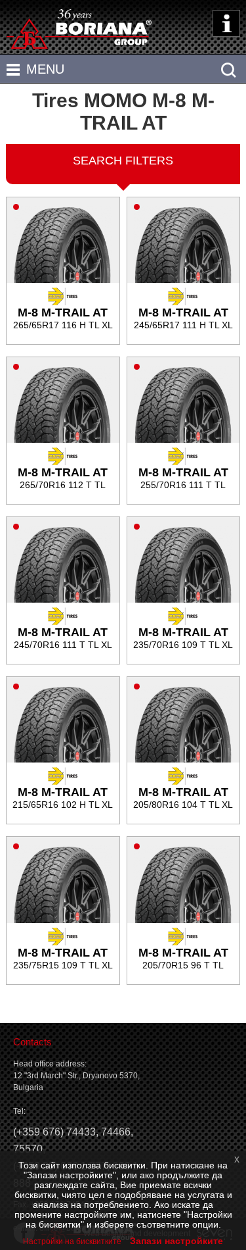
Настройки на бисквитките (72, 1241)
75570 (28, 1149)
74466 (116, 1132)
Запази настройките (176, 1241)
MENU (45, 69)
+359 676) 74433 (56, 1132)
